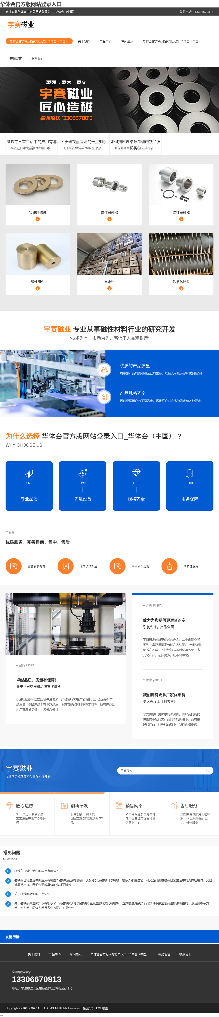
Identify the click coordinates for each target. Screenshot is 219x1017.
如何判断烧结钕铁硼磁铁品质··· (135, 148)
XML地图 (102, 1008)
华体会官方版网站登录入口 (31, 3)
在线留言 (16, 58)
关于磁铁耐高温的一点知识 (84, 141)
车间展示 (127, 41)
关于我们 (84, 41)
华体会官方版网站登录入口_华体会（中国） (39, 41)
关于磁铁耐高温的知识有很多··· (83, 148)
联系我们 (37, 58)
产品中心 (106, 41)
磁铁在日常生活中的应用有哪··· (31, 148)
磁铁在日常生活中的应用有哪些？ (32, 142)
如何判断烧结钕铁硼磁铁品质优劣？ (135, 142)
